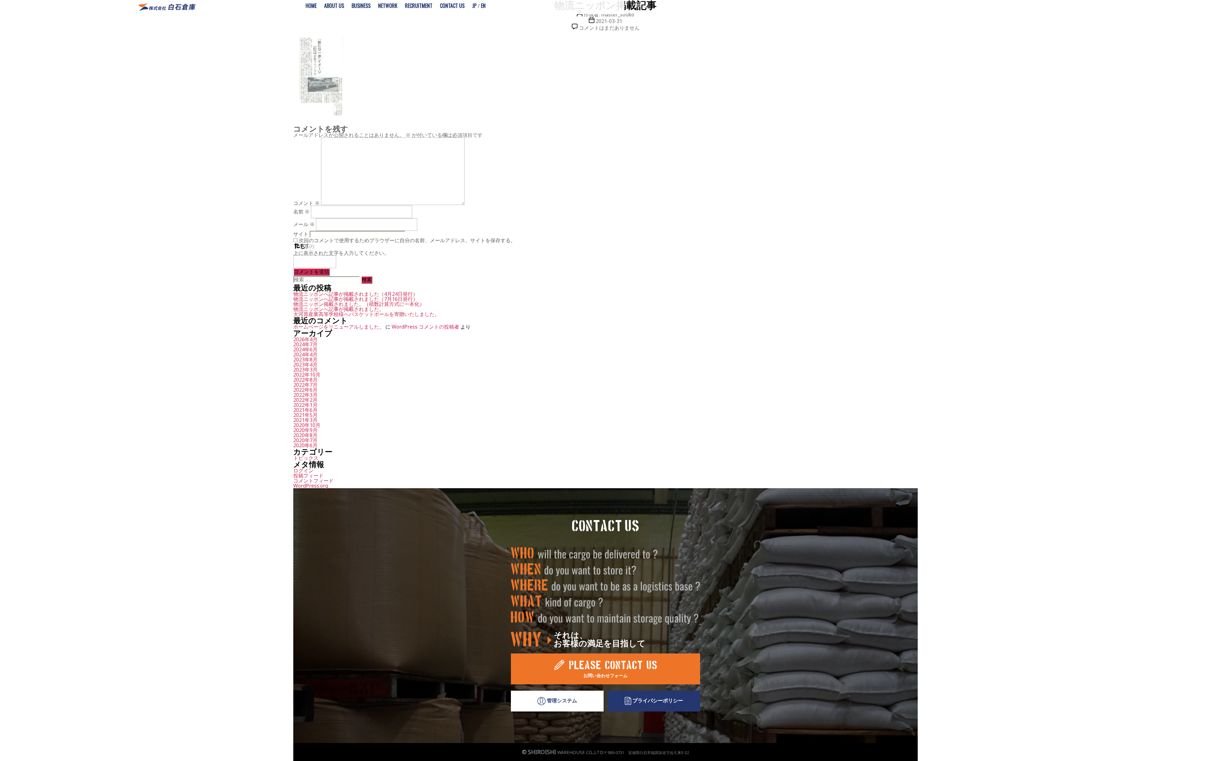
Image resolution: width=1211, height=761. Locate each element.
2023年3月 (305, 369)
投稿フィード (308, 475)
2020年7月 (305, 440)
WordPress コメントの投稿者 (425, 326)
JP (474, 5)
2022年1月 (305, 404)
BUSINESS (361, 5)
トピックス (306, 457)
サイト (300, 234)
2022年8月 (305, 379)
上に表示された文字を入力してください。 (341, 252)
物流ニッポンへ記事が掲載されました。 (338, 309)
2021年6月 (305, 410)
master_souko (617, 14)
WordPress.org (310, 485)
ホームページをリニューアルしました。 (338, 326)
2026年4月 (305, 339)
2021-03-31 (609, 21)
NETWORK (387, 5)
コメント (306, 203)
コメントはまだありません (609, 27)
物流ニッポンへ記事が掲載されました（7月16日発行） (355, 299)
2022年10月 (306, 374)
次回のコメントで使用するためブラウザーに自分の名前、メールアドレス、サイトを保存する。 (407, 240)
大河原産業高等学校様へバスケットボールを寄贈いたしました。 (366, 314)
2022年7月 (305, 384)
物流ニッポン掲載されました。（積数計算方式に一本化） (358, 304)
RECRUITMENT (418, 5)
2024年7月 (305, 344)
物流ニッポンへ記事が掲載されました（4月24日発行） (355, 293)
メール (304, 224)
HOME (311, 5)
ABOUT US (334, 5)
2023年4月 (305, 364)
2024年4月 (305, 354)
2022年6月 (305, 389)
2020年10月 (306, 425)
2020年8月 (305, 435)
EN (483, 5)
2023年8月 (305, 359)
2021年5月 (305, 415)
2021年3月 (305, 420)
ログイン (303, 470)
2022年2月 (305, 399)
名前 (301, 211)
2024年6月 (305, 349)
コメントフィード (313, 480)
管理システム (561, 700)
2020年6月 (305, 445)
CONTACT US (452, 5)
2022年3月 (305, 394)
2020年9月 (305, 430)
